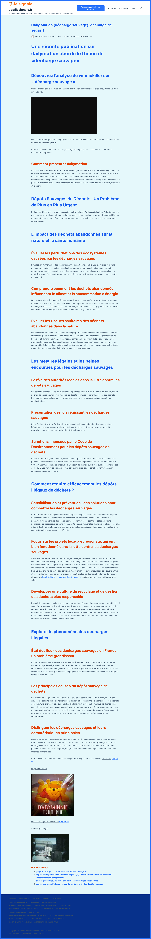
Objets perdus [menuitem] (47, 909)
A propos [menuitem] (112, 8)
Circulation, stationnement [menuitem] (45, 905)
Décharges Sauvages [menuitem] (55, 919)
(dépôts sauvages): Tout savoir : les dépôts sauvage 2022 (63, 871)
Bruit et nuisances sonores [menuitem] (20, 905)
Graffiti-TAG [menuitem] (34, 912)
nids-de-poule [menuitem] (38, 919)
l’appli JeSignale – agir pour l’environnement (62, 577)
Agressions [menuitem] (34, 902)
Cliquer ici (64, 821)
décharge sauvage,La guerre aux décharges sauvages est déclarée (67, 881)
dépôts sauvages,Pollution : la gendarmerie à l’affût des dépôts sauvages (69, 884)
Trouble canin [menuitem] (65, 905)
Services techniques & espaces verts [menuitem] (23, 909)
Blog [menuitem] (11, 919)
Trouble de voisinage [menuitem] (17, 912)
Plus (133, 8)
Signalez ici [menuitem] (56, 899)
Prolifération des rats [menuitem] (18, 902)
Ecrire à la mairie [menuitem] (49, 902)
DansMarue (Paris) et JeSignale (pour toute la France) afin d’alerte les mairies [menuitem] (41, 915)
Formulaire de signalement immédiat (90, 8)
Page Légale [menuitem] (123, 8)
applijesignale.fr (20, 9)
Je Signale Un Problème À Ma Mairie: (78, 37)
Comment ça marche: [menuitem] (40, 899)
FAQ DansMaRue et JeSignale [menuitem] (20, 922)
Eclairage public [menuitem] (22, 919)
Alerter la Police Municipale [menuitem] (46, 922)
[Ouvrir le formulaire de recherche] (141, 8)
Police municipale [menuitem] (63, 909)
